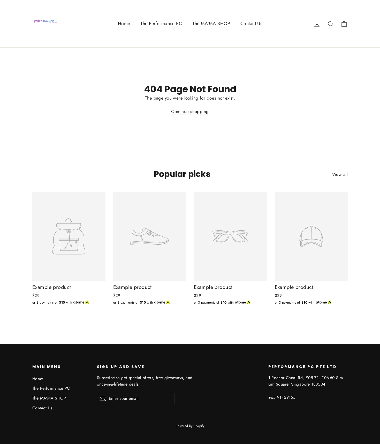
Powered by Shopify (190, 426)
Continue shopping (190, 111)
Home (124, 23)
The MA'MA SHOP (211, 23)
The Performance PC (161, 23)
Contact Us (251, 23)
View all (340, 174)
